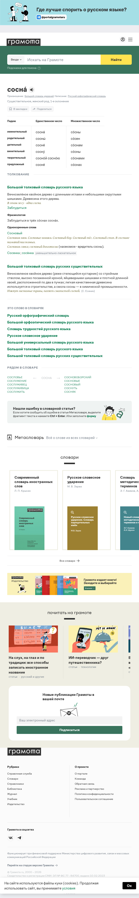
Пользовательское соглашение (94, 798)
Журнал (12, 793)
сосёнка (28, 253)
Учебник (12, 798)
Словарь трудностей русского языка (39, 329)
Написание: (61, 96)
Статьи (13, 676)
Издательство (15, 804)
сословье (14, 377)
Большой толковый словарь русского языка (45, 187)
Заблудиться (16, 208)
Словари (12, 778)
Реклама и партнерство (89, 788)
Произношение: (15, 96)
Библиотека (14, 788)
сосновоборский (77, 377)
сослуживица (18, 388)
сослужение (17, 380)
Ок (129, 886)
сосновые (72, 380)
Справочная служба (19, 773)
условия (68, 888)
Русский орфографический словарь (38, 315)
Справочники (15, 783)
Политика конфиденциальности (94, 793)
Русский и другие (32, 676)
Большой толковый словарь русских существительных (55, 266)
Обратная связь (84, 783)
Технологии (88, 667)
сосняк (70, 391)
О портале (81, 773)
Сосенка (13, 253)
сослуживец (17, 384)
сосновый (72, 384)
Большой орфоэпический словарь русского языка (50, 322)
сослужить (16, 391)
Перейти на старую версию (30, 865)
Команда (80, 778)
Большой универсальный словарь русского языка (50, 342)
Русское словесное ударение (32, 336)
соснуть (70, 388)
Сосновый (14, 233)
